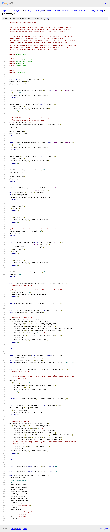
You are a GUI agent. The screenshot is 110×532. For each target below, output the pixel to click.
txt (101, 529)
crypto (95, 10)
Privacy (18, 529)
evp (102, 10)
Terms (25, 529)
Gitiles (13, 529)
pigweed (6, 10)
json (106, 529)
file (46, 19)
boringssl (28, 10)
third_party (17, 10)
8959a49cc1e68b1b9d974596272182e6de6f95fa (66, 10)
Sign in (105, 3)
